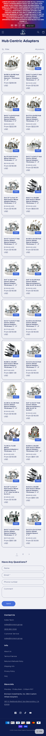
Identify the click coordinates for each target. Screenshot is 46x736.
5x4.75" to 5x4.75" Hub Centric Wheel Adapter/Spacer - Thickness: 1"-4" (11, 200)
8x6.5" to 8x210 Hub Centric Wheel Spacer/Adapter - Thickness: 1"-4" (11, 118)
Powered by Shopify (31, 730)
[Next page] (29, 554)
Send (8, 603)
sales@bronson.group (13, 624)
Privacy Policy (9, 671)
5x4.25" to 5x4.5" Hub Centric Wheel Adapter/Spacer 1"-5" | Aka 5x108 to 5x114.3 (11, 490)
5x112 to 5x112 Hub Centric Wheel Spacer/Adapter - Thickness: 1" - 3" (33, 364)
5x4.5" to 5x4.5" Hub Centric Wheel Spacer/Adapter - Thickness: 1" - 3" (12, 241)
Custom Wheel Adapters (20, 730)
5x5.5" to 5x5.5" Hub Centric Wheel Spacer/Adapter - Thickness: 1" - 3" (12, 323)
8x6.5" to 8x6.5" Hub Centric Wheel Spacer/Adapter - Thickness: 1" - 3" (34, 77)
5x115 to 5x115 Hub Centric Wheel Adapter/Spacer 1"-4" (33, 532)
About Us (7, 651)
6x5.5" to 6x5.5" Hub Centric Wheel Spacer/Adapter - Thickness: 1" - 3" (34, 159)
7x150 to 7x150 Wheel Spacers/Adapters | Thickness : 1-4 (11, 448)
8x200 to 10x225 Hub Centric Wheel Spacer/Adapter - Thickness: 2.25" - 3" (34, 448)
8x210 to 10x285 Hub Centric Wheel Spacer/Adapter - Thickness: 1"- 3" (33, 489)
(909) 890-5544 (10, 629)
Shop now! (30, 25)
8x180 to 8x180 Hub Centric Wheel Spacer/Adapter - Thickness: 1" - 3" (33, 241)
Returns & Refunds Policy (13, 661)
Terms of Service (10, 656)
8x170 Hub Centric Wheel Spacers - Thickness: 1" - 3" (11, 158)
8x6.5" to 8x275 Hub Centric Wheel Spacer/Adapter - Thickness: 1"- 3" (11, 532)
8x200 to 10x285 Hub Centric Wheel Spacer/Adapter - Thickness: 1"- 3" (11, 364)
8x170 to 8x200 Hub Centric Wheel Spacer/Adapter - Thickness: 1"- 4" (33, 118)
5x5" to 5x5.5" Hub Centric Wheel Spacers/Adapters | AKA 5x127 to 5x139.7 (33, 406)
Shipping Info (9, 666)
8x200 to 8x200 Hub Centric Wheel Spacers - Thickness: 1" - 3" (12, 77)
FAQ (6, 676)
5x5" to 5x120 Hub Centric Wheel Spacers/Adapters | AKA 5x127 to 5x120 (33, 282)
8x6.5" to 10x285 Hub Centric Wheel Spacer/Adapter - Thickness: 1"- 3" (33, 200)
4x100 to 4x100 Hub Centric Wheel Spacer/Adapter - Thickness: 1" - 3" (11, 405)
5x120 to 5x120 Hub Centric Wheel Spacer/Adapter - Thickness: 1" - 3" (33, 323)
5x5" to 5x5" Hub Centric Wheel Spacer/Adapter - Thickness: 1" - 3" (10, 282)
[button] (2, 32)
